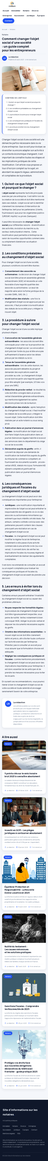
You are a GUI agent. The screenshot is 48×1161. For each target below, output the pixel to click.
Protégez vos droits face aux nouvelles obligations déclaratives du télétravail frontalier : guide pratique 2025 (21, 1067)
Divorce (35, 10)
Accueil (6, 10)
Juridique (31, 15)
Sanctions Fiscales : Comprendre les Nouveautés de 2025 (22, 1008)
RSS (18, 1134)
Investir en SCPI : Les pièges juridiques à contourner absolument (23, 832)
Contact (8, 21)
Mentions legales (9, 1134)
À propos (41, 15)
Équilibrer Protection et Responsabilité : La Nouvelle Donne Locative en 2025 (19, 889)
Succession (19, 15)
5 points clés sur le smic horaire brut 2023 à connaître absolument (22, 775)
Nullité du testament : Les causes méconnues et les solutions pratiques (18, 949)
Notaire (26, 10)
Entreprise (7, 15)
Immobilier (15, 10)
